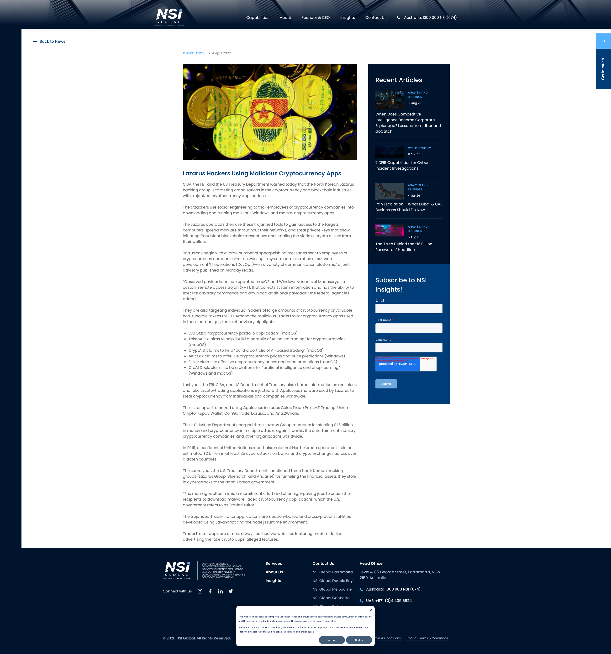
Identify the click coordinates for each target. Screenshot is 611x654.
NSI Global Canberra (331, 597)
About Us (274, 572)
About (285, 17)
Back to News (52, 41)
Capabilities (257, 17)
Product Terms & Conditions (427, 638)
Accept (332, 639)
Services (274, 563)
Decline (359, 639)
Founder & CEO (316, 17)
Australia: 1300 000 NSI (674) (430, 17)
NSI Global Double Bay (333, 580)
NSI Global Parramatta (333, 572)
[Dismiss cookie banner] (371, 610)
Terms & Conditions (386, 638)
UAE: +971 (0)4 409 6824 (389, 600)
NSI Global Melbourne (332, 589)
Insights (347, 17)
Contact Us (375, 17)
